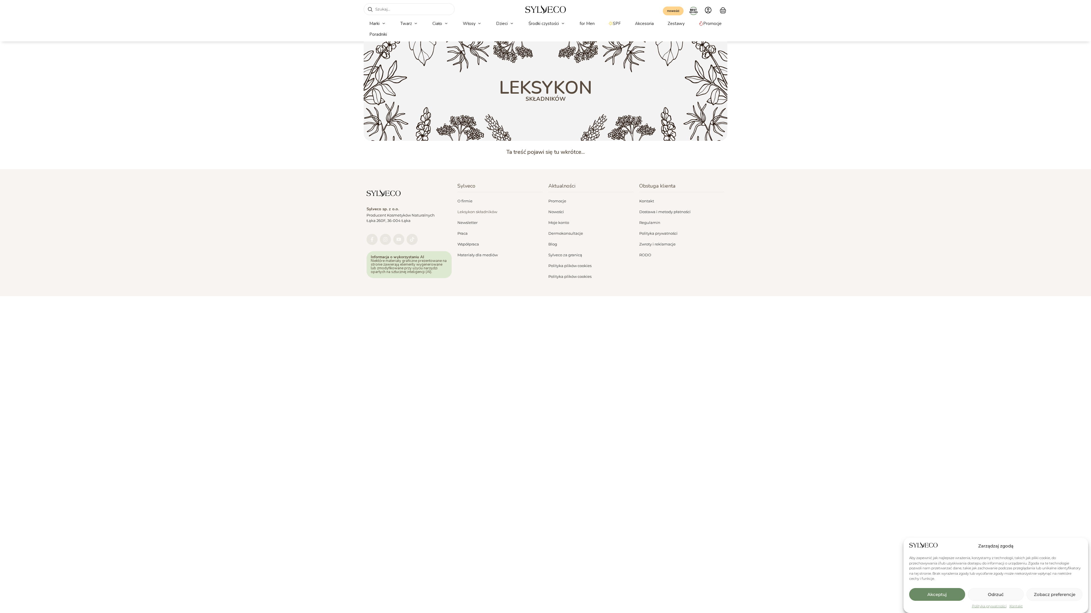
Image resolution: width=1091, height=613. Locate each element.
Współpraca (468, 244)
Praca (462, 233)
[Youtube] (398, 239)
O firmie (464, 201)
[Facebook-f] (372, 239)
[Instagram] (385, 239)
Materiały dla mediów (477, 255)
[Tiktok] (412, 239)
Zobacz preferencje (1054, 594)
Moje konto (558, 222)
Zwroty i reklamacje (657, 244)
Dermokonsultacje (565, 233)
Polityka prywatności (989, 606)
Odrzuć (996, 594)
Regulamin (649, 222)
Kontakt (1016, 606)
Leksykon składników (477, 211)
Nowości (556, 211)
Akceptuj (937, 594)
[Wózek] (723, 9)
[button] (378, 23)
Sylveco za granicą (565, 255)
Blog (552, 244)
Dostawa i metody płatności (665, 211)
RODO (645, 255)
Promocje (557, 201)
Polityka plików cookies (570, 265)
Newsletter (467, 222)
